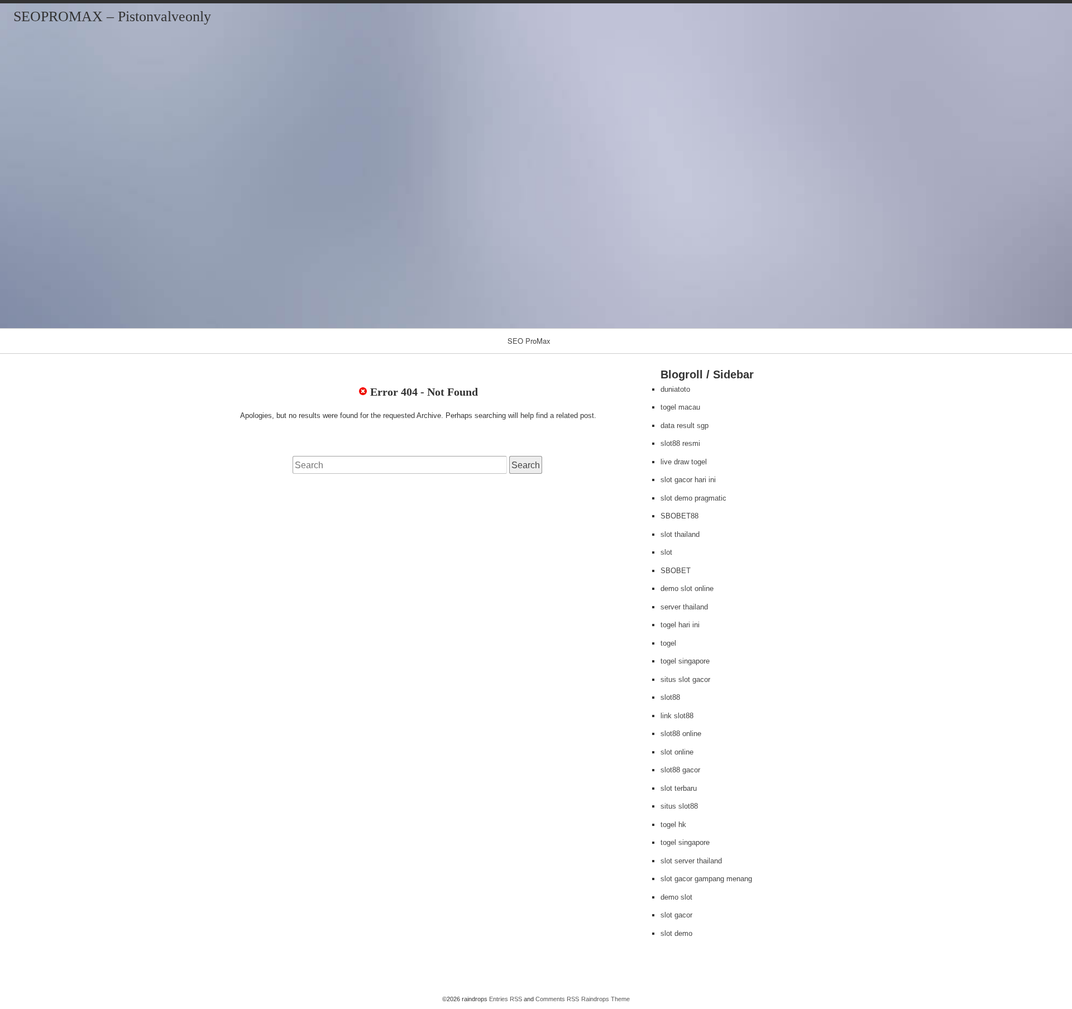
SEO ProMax (529, 340)
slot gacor (676, 915)
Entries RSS (505, 999)
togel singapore (685, 661)
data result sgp (685, 425)
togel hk (673, 824)
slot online (677, 752)
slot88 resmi (680, 443)
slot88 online (681, 733)
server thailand (684, 607)
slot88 (670, 697)
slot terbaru (679, 788)
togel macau (680, 407)
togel (668, 643)
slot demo (676, 933)
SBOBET (676, 570)
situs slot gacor (685, 679)
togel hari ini (680, 625)
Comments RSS (557, 999)
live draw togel (684, 462)
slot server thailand (691, 861)
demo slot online (687, 588)
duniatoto (675, 389)
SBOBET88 (679, 516)
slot (666, 552)
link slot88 (677, 716)
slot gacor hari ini (688, 479)
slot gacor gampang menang (706, 879)
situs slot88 (679, 806)
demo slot (676, 897)
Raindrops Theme (605, 999)
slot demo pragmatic (693, 498)
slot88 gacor (680, 770)
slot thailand (680, 534)
